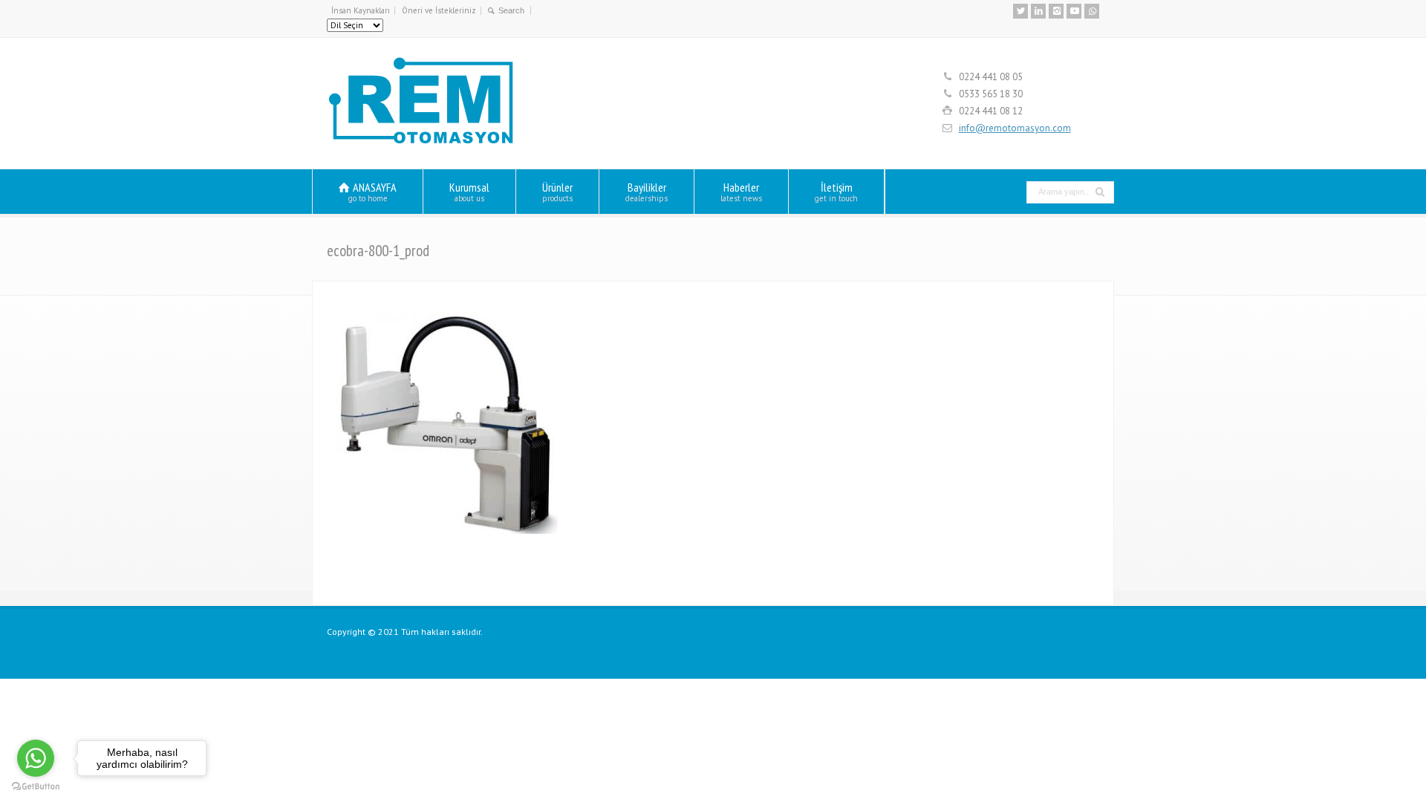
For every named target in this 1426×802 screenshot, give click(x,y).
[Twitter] (1020, 11)
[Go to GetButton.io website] (35, 787)
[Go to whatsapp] (35, 758)
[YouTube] (1074, 11)
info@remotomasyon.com (1015, 128)
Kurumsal (469, 191)
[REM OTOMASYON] (421, 141)
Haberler (741, 191)
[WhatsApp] (1091, 11)
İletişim (836, 191)
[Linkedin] (1038, 11)
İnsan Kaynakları (360, 10)
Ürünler (557, 191)
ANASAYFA (372, 191)
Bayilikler (646, 191)
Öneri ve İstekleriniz (439, 10)
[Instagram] (1056, 11)
